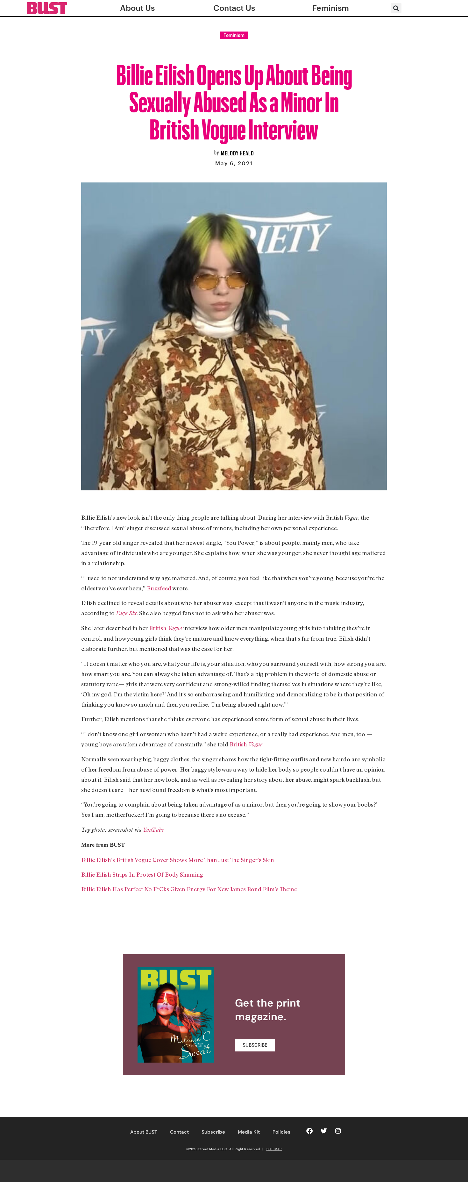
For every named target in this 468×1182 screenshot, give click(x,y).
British (165, 627)
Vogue (254, 744)
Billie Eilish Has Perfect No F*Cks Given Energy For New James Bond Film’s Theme (189, 889)
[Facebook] (309, 1131)
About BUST (143, 1132)
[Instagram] (338, 1131)
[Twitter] (323, 1131)
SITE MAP (274, 1149)
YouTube (153, 829)
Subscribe (213, 1132)
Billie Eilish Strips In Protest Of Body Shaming (142, 874)
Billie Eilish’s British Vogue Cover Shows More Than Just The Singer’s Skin (177, 859)
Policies (281, 1132)
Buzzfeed (159, 588)
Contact (179, 1132)
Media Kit (249, 1132)
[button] (396, 8)
